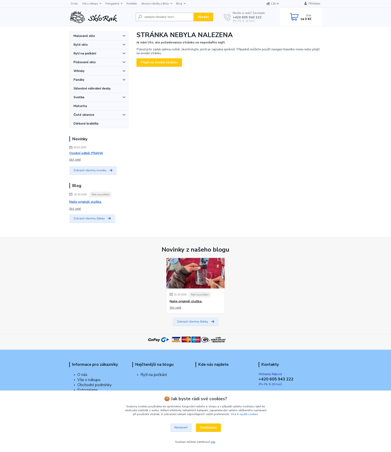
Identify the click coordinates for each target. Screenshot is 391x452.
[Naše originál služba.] (195, 273)
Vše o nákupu (90, 4)
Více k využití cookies (244, 414)
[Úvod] (100, 16)
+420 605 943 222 (247, 17)
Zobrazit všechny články (89, 218)
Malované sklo (84, 36)
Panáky (79, 80)
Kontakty (131, 4)
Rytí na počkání (85, 53)
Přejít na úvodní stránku (159, 62)
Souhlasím (208, 427)
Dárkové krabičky (86, 124)
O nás (74, 4)
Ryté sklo (81, 45)
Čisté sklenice (84, 115)
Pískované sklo (85, 62)
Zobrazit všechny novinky (90, 170)
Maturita (80, 106)
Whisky (79, 71)
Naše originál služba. (85, 202)
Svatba (79, 97)
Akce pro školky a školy (155, 4)
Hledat (203, 17)
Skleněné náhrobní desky (92, 88)
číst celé (75, 160)
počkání (160, 374)
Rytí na (147, 374)
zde (213, 442)
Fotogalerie (112, 4)
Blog (179, 4)
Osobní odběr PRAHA (86, 153)
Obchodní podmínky (94, 385)
